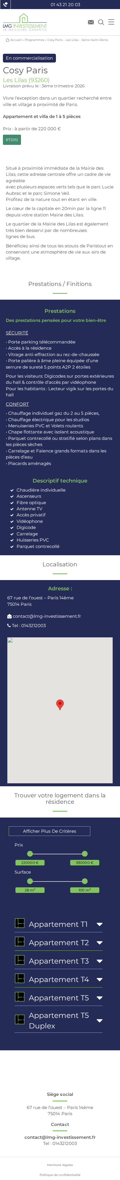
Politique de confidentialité (60, 1175)
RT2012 (12, 140)
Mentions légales (60, 1165)
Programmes (34, 40)
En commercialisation (29, 58)
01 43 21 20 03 (65, 4)
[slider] (30, 854)
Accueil (16, 40)
